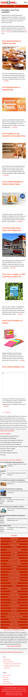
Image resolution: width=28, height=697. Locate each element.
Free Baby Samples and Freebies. (12, 665)
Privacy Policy (6, 681)
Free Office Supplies (14, 594)
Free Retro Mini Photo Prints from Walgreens (10, 444)
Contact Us (5, 677)
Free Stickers (14, 608)
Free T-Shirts (14, 610)
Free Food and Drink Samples (14, 563)
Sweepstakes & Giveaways (14, 627)
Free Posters (14, 602)
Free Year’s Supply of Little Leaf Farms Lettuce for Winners (13, 276)
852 (6, 412)
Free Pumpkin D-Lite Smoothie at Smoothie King (11, 440)
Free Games (14, 566)
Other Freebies (14, 622)
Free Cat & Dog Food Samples (14, 549)
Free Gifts (14, 569)
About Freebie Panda (8, 683)
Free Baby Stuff (14, 538)
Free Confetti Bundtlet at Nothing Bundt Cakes (11, 442)
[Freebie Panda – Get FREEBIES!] (9, 2)
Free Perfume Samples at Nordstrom (9, 452)
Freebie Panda (12, 687)
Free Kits (14, 585)
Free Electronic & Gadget (14, 560)
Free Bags (14, 541)
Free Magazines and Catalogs (14, 588)
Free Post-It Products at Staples (7, 448)
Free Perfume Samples (14, 597)
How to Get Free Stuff (8, 661)
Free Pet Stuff (14, 599)
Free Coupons (14, 555)
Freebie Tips (7, 667)
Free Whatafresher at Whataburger (8, 438)
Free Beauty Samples (14, 544)
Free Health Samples (14, 572)
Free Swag (2, 454)
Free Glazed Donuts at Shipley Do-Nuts (9, 436)
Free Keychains (14, 583)
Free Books (14, 547)
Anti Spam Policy (7, 659)
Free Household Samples (14, 574)
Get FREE (6, 81)
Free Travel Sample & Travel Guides (14, 616)
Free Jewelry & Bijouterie (14, 580)
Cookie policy (6, 679)
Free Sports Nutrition (14, 605)
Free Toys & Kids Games (14, 613)
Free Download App (14, 558)
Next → (9, 412)
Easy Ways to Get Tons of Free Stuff (12, 663)
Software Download (14, 624)
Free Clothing (14, 552)
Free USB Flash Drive (14, 619)
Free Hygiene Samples (14, 577)
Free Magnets (14, 591)
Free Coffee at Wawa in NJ (13, 367)
